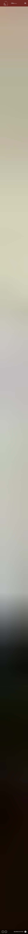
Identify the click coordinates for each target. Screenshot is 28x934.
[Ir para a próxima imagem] (6, 931)
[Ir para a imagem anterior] (3, 931)
